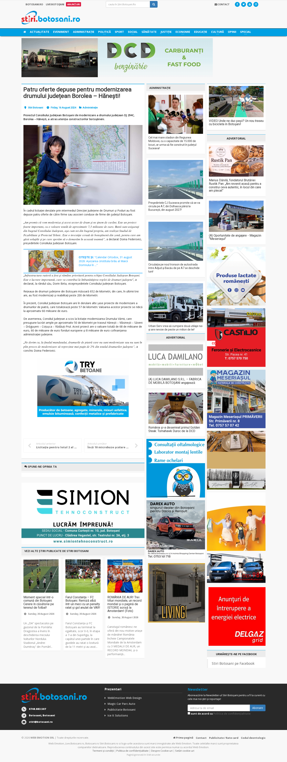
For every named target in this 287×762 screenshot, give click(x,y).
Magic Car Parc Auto (121, 704)
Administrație (83, 32)
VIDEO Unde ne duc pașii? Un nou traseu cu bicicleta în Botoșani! (236, 122)
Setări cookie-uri (184, 750)
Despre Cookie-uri (162, 750)
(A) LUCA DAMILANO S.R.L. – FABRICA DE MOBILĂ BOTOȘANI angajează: (174, 381)
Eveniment (61, 32)
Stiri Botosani (35, 107)
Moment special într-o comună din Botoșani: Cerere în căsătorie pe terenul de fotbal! (38, 602)
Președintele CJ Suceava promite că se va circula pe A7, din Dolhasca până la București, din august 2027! (174, 206)
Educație (200, 32)
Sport (119, 32)
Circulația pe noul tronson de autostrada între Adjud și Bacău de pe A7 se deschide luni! (174, 268)
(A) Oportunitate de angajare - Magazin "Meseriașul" (235, 237)
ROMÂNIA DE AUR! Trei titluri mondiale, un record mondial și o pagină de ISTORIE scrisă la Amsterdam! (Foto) (124, 604)
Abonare (257, 708)
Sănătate (149, 32)
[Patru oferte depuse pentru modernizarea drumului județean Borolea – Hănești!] (83, 165)
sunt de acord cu (220, 713)
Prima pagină (184, 737)
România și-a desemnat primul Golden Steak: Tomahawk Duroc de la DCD (174, 429)
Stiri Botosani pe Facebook (233, 663)
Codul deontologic (253, 738)
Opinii (232, 32)
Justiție (166, 32)
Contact (201, 738)
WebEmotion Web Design (125, 698)
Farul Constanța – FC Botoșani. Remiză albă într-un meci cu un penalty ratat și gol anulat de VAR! (82, 602)
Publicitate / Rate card (223, 738)
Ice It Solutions (118, 715)
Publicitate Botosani (121, 709)
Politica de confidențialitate (231, 713)
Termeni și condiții (103, 750)
